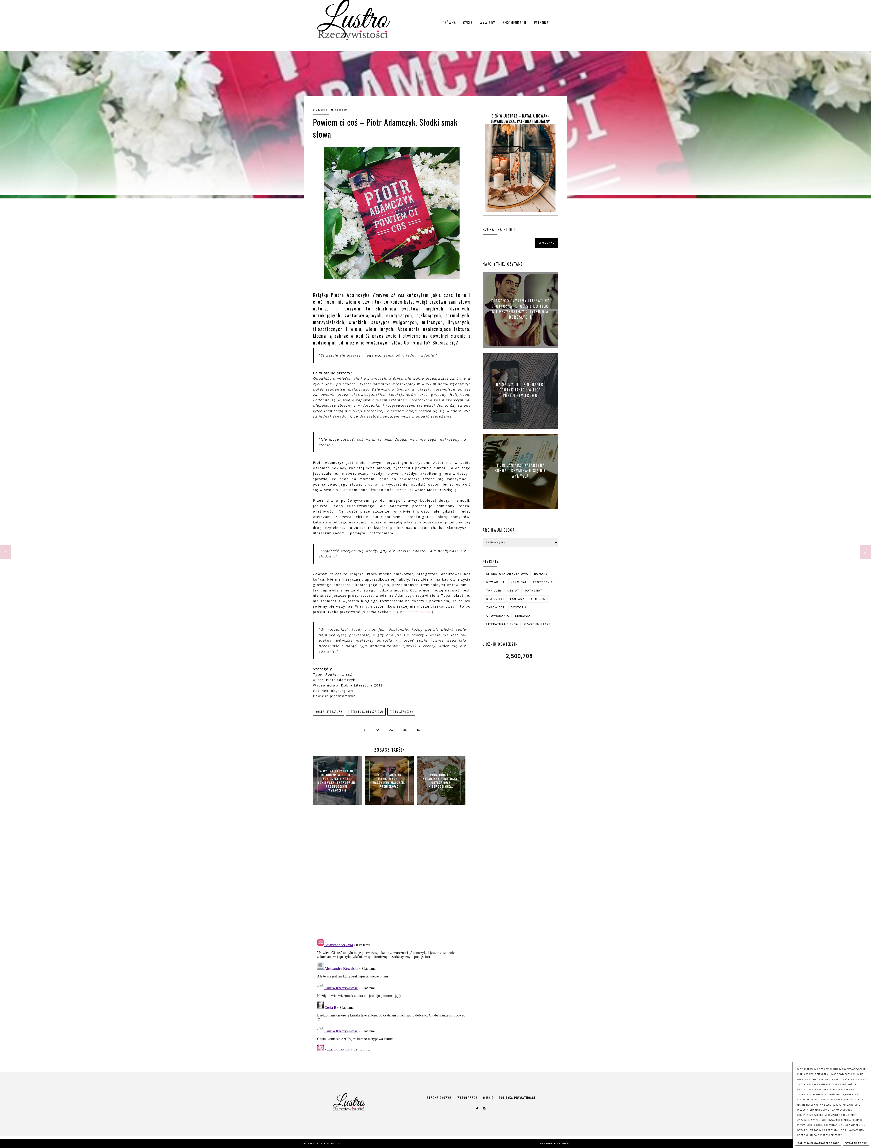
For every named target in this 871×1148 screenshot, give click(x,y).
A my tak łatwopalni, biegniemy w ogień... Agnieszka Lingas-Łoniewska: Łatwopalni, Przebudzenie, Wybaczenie (337, 780)
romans (541, 573)
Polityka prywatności (517, 1097)
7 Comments (342, 109)
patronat (533, 590)
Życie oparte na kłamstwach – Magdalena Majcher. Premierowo (389, 780)
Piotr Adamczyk (401, 711)
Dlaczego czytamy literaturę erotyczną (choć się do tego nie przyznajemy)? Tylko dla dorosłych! (520, 309)
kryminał (519, 582)
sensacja (523, 615)
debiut (513, 590)
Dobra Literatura (329, 711)
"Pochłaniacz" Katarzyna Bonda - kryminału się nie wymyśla (520, 470)
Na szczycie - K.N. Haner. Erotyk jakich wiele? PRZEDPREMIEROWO (520, 389)
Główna (449, 22)
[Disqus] (391, 876)
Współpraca (467, 1097)
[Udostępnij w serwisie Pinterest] (418, 730)
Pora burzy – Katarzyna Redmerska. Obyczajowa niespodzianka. (441, 780)
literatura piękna (502, 624)
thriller (493, 590)
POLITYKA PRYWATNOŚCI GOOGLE (818, 1143)
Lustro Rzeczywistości (329, 1143)
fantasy (517, 599)
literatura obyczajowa (366, 711)
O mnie (488, 1097)
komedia (538, 599)
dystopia (519, 607)
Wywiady (487, 22)
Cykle (467, 22)
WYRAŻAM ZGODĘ (856, 1143)
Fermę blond (418, 612)
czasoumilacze (537, 624)
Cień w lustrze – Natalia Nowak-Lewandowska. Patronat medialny (520, 118)
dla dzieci (495, 599)
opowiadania (497, 615)
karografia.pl (561, 1143)
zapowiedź (495, 607)
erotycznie (543, 582)
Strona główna (439, 1097)
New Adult (495, 582)
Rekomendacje (514, 22)
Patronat (542, 22)
